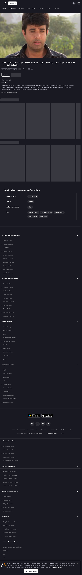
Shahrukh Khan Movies (9, 533)
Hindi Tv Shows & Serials (10, 471)
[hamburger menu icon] (78, 3)
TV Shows (12, 8)
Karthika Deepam (8, 402)
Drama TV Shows (7, 305)
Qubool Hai (6, 391)
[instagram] (38, 424)
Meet (4, 359)
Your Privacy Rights (31, 571)
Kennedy (5, 551)
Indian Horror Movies (9, 446)
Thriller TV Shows (8, 309)
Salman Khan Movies (9, 525)
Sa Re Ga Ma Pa (7, 388)
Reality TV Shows (7, 284)
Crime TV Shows (7, 295)
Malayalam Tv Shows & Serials (11, 486)
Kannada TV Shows (8, 269)
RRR (4, 554)
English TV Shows (8, 244)
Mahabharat (6, 377)
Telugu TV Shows (7, 251)
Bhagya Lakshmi (7, 330)
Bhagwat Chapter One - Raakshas (12, 547)
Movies (21, 8)
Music (57, 8)
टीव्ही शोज (30, 69)
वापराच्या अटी (54, 430)
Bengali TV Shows (8, 255)
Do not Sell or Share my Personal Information (29, 434)
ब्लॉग (62, 434)
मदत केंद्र (32, 430)
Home (4, 8)
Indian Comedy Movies (9, 450)
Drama (7, 83)
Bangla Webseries (8, 511)
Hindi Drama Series (8, 507)
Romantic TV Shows (8, 302)
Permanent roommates (9, 399)
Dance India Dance (8, 395)
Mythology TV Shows (8, 312)
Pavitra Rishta (7, 384)
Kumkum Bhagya (7, 374)
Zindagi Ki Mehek (7, 352)
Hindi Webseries (7, 497)
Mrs (4, 558)
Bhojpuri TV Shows (8, 266)
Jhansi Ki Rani (6, 348)
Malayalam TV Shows (9, 262)
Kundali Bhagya (7, 327)
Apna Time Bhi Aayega (9, 338)
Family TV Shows (7, 291)
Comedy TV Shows (8, 287)
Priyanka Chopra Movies (9, 536)
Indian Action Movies (9, 453)
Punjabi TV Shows (8, 259)
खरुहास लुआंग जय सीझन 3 (9, 69)
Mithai (4, 334)
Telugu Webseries (8, 504)
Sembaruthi (6, 356)
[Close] (77, 563)
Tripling (5, 370)
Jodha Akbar (6, 381)
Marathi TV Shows (8, 273)
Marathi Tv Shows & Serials (10, 482)
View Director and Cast (9, 93)
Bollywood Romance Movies (10, 461)
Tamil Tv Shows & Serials (10, 475)
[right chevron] (2, 121)
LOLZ (49, 8)
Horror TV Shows (7, 298)
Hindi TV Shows (7, 248)
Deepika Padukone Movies (10, 522)
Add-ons (41, 8)
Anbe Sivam (6, 345)
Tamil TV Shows (7, 241)
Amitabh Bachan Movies (9, 529)
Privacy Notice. (57, 567)
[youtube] (48, 424)
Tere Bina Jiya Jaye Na (9, 341)
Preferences (64, 430)
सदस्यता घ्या (13, 3)
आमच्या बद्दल (22, 430)
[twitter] (43, 424)
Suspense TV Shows (8, 316)
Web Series (31, 8)
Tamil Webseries (7, 500)
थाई (10, 80)
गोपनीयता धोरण (42, 430)
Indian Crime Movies (8, 457)
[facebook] (32, 424)
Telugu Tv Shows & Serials (10, 479)
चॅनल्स (13, 430)
